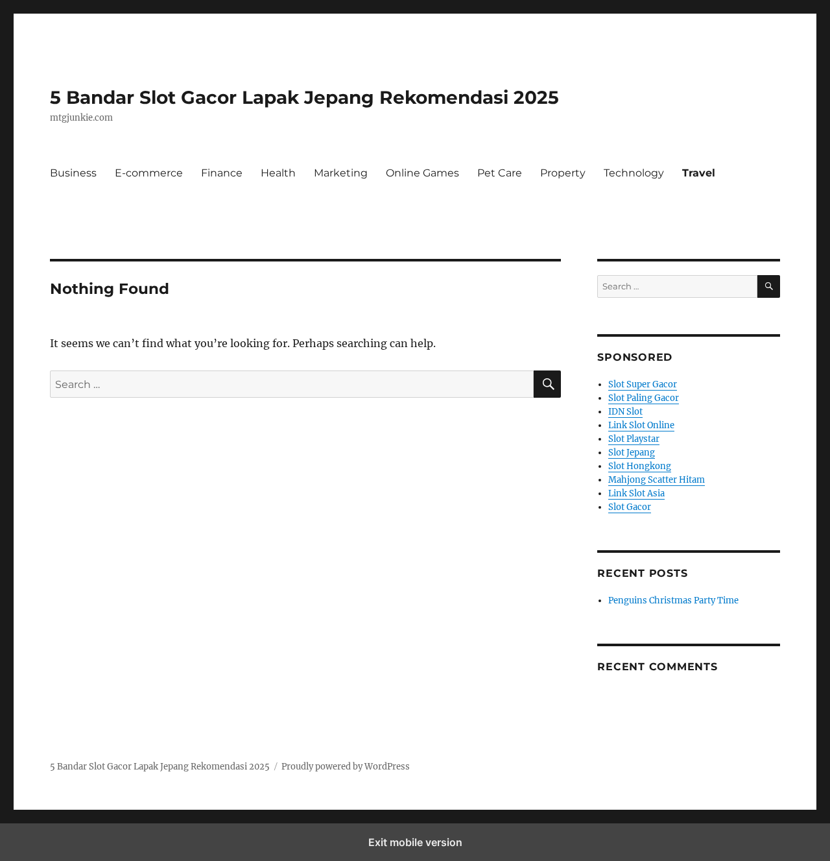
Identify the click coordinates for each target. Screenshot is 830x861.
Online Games (422, 173)
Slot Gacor (629, 507)
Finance (222, 173)
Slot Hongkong (639, 466)
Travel (698, 173)
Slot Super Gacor (642, 384)
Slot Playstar (633, 438)
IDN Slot (625, 411)
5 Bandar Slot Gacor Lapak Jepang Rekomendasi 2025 (304, 97)
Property (563, 173)
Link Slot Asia (636, 493)
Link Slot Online (641, 425)
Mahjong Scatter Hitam (656, 479)
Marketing (341, 173)
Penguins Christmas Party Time (673, 600)
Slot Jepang (631, 452)
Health (278, 173)
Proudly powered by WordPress (345, 766)
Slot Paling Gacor (643, 398)
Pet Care (499, 173)
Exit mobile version (415, 842)
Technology (634, 173)
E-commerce (149, 173)
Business (73, 173)
